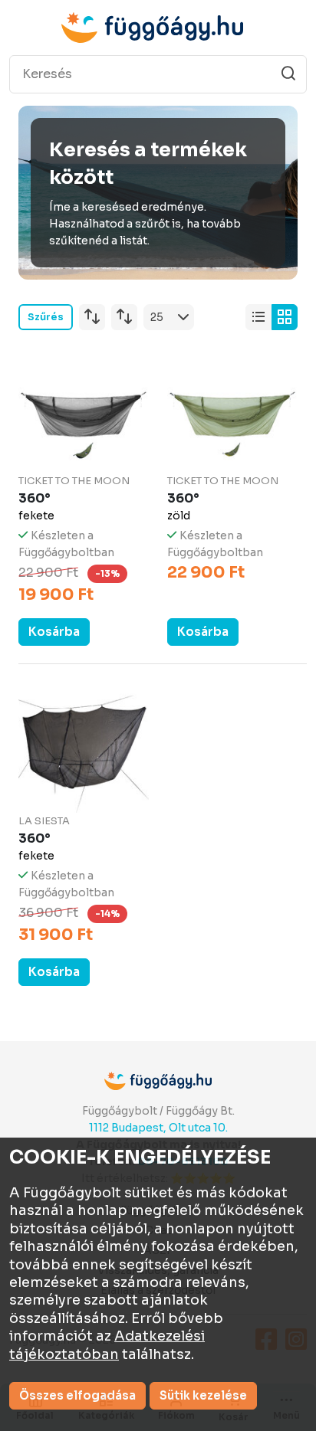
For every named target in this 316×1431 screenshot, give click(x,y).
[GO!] (288, 73)
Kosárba (54, 631)
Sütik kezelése (203, 1395)
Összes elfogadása (77, 1395)
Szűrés (46, 316)
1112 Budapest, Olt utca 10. (158, 1128)
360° (34, 498)
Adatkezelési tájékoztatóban (107, 1345)
